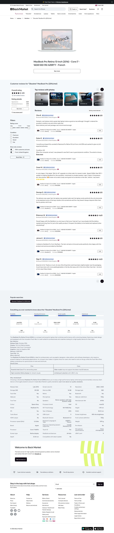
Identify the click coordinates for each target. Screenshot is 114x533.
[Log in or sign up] (98, 9)
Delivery (28, 503)
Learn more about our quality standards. (71, 382)
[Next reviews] (102, 281)
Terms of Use (77, 498)
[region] (69, 99)
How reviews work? (17, 112)
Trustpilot (12, 507)
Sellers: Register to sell (48, 512)
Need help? (83, 9)
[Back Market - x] (15, 514)
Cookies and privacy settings (79, 508)
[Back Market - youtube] (19, 510)
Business (92, 9)
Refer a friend (45, 498)
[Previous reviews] (97, 281)
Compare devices (63, 500)
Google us (38, 454)
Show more (39, 154)
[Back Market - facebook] (11, 514)
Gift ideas (60, 505)
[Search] (32, 9)
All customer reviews (63, 503)
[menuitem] (37, 14)
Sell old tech (45, 505)
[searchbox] (49, 9)
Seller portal (45, 514)
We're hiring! (13, 505)
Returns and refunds (31, 505)
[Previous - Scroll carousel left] (97, 89)
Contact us (29, 498)
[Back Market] (19, 9)
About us (12, 498)
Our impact (13, 503)
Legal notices (77, 516)
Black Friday (61, 507)
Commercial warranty (48, 500)
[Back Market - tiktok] (15, 510)
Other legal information (80, 513)
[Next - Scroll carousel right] (102, 89)
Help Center (29, 500)
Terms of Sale (77, 500)
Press (11, 500)
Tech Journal (61, 498)
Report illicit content (79, 518)
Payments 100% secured (48, 517)
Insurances (45, 503)
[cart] (102, 9)
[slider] (11, 128)
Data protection (78, 511)
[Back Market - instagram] (11, 510)
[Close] (112, 2)
